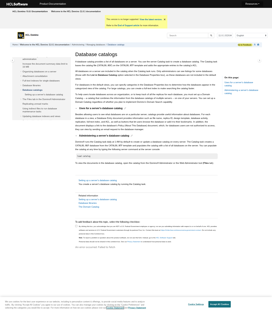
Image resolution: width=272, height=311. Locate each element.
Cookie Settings (196, 304)
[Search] (211, 35)
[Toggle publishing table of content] (12, 60)
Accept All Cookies (219, 304)
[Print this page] (258, 45)
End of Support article (128, 25)
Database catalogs (116, 45)
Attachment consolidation (35, 76)
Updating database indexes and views (41, 116)
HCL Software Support (164, 238)
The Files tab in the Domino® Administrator (44, 99)
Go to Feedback (244, 45)
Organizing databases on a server (39, 71)
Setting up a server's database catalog (44, 94)
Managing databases (95, 45)
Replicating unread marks (35, 104)
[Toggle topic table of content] (259, 60)
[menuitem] (75, 11)
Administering (78, 45)
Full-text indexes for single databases (41, 81)
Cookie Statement (115, 308)
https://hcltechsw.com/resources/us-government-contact (181, 230)
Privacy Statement (134, 242)
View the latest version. (150, 19)
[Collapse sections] (255, 45)
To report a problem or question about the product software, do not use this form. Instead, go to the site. (127, 238)
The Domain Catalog (89, 206)
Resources (251, 4)
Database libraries (32, 85)
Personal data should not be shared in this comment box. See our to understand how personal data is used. (125, 242)
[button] (21, 64)
